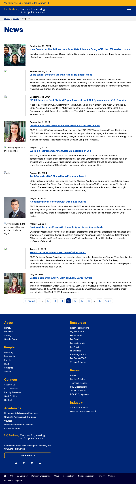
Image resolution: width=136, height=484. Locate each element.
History (7, 327)
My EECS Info (77, 331)
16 (75, 301)
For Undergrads (77, 343)
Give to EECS (28, 455)
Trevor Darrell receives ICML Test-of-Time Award (58, 252)
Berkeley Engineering (40, 476)
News (16, 18)
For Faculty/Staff (78, 358)
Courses (8, 420)
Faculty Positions (12, 392)
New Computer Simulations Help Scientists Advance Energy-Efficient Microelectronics (80, 49)
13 (55, 301)
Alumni (7, 371)
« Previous (31, 300)
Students (8, 367)
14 (62, 301)
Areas (73, 375)
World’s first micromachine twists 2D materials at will (60, 150)
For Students (76, 335)
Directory (8, 352)
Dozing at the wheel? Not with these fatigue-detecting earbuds (66, 227)
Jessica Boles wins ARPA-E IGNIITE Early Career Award (61, 277)
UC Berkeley (22, 476)
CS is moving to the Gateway (33, 3)
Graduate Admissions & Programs (20, 417)
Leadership (9, 356)
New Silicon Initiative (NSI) (83, 411)
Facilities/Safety (78, 354)
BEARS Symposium (79, 394)
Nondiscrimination (86, 476)
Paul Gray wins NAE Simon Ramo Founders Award (58, 176)
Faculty (7, 360)
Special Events (11, 339)
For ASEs (74, 347)
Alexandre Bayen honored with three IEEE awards (58, 201)
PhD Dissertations (78, 386)
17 (82, 301)
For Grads (75, 339)
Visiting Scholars (78, 362)
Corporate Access (79, 407)
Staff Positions (11, 396)
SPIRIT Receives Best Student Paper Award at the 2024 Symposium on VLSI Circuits (78, 100)
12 (48, 301)
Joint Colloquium (78, 390)
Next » (109, 300)
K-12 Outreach (11, 388)
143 (99, 301)
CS (11, 476)
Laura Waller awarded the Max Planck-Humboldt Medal (61, 74)
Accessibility (68, 476)
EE (5, 476)
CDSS (56, 476)
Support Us (9, 384)
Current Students (12, 428)
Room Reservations (79, 327)
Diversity (8, 331)
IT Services (75, 350)
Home (7, 18)
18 (89, 301)
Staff (6, 364)
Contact (8, 400)
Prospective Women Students (18, 424)
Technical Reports (79, 383)
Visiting (7, 335)
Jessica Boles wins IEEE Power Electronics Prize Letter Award (65, 125)
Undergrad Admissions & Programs (21, 413)
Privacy (101, 476)
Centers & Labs (77, 379)
